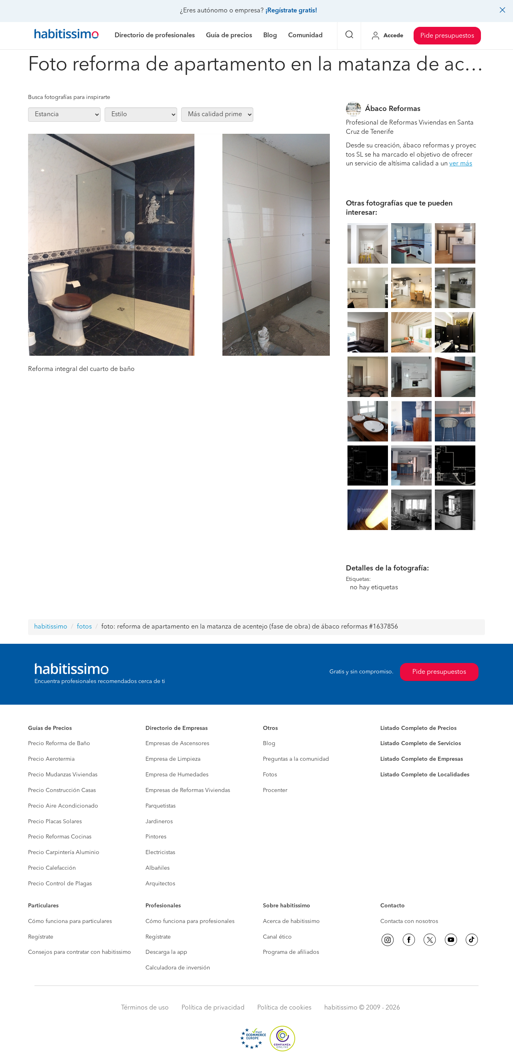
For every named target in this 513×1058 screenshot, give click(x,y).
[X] (429, 940)
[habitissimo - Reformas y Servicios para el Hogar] (66, 35)
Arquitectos (160, 884)
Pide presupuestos (447, 36)
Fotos (270, 775)
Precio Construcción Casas (62, 790)
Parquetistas (160, 806)
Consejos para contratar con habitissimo (79, 952)
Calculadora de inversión (177, 968)
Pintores (155, 837)
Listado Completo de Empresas (421, 759)
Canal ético (277, 937)
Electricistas (160, 852)
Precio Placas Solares (55, 821)
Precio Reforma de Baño (59, 743)
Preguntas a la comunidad (296, 759)
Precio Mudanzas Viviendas (62, 775)
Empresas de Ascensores (177, 743)
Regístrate (40, 937)
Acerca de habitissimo (291, 921)
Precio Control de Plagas (60, 884)
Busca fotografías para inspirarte (69, 97)
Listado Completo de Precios (418, 728)
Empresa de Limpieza (172, 759)
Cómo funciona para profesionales (189, 921)
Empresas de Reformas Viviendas (187, 790)
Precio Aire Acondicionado (63, 806)
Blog (269, 743)
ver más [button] (460, 164)
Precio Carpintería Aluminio (63, 852)
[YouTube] (451, 940)
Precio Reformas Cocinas (59, 837)
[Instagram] (387, 940)
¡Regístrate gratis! (291, 11)
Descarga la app (166, 952)
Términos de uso (145, 1008)
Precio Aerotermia (51, 759)
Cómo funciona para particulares (70, 921)
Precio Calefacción (52, 868)
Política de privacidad (213, 1008)
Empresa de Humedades (176, 775)
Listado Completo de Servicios (420, 743)
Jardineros (159, 821)
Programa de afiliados (291, 952)
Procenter (275, 790)
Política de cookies (284, 1008)
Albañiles (157, 868)
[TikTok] (472, 940)
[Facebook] (409, 940)
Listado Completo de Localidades (424, 775)
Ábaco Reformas (392, 109)
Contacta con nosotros (409, 921)
